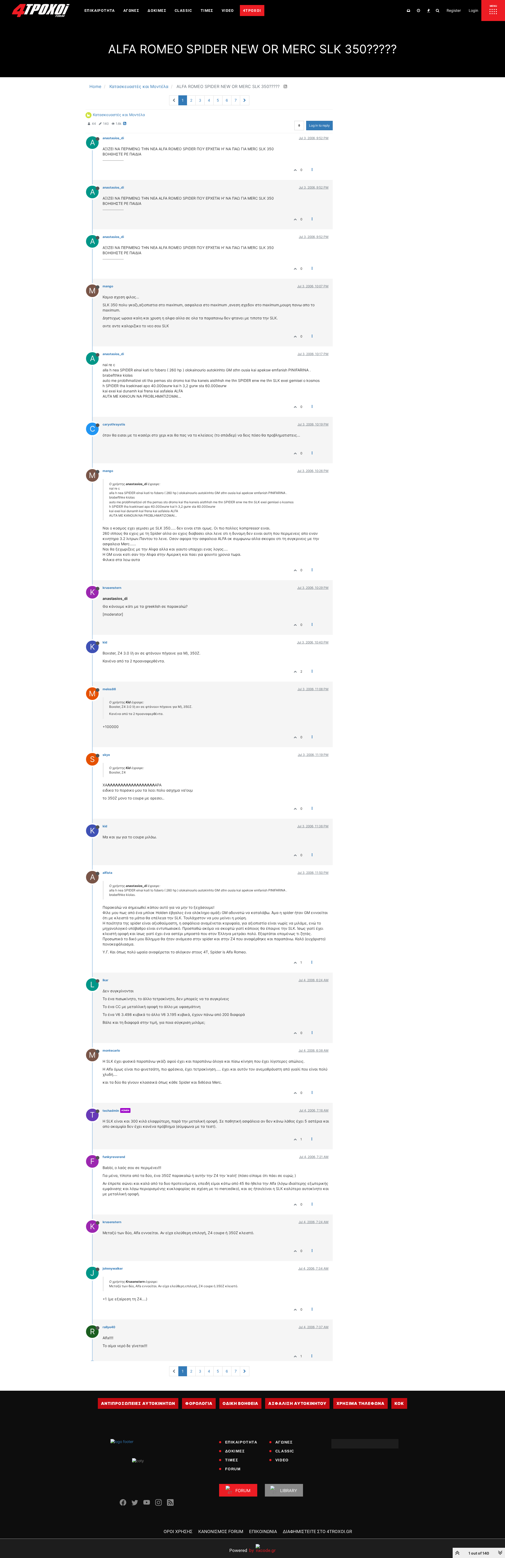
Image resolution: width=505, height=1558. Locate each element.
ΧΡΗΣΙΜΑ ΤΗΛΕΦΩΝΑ (360, 1403)
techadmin (111, 1111)
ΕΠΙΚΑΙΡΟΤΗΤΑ (241, 1442)
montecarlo (111, 1050)
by (241, 1550)
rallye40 (109, 1327)
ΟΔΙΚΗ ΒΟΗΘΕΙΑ (240, 1403)
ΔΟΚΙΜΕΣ (235, 1451)
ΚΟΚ (399, 1403)
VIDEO (282, 1460)
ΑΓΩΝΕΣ (284, 1442)
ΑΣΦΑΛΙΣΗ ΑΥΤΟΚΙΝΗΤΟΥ (297, 1403)
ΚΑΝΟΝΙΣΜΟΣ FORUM (220, 1531)
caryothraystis (114, 424)
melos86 (109, 689)
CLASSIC (284, 1451)
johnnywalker (113, 1268)
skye (106, 755)
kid (105, 642)
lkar (105, 980)
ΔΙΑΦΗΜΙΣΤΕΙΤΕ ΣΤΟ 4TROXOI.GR (317, 1531)
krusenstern (112, 588)
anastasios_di (113, 138)
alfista (107, 873)
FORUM (233, 1469)
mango (108, 286)
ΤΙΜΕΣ (231, 1460)
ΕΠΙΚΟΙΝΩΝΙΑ (263, 1531)
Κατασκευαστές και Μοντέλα (119, 114)
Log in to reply (319, 125)
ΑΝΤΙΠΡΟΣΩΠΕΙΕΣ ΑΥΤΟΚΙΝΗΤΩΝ (138, 1403)
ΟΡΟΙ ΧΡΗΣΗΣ (178, 1531)
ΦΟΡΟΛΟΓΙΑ (199, 1403)
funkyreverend (114, 1157)
